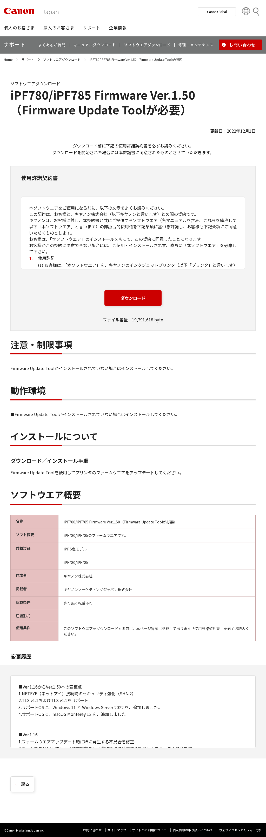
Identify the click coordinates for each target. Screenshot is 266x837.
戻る (25, 784)
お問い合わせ (92, 830)
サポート (28, 59)
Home (8, 59)
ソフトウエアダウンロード (62, 59)
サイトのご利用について (149, 830)
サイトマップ (117, 830)
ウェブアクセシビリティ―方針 (240, 830)
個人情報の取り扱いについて (192, 830)
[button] (19, 27)
